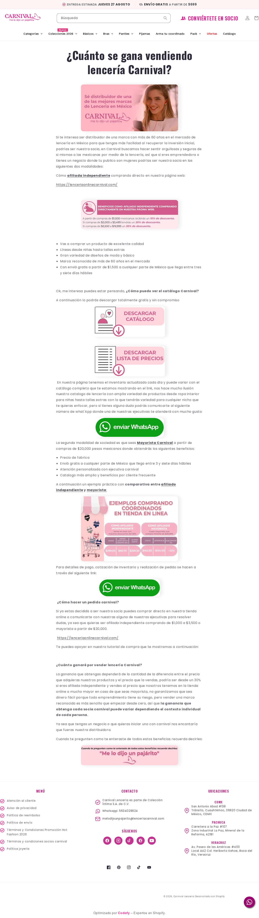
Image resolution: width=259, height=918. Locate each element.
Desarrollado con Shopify (210, 896)
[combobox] (113, 18)
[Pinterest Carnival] (141, 841)
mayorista (96, 490)
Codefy (124, 913)
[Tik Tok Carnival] (129, 841)
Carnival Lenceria (184, 896)
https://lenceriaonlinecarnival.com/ (87, 184)
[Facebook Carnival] (107, 841)
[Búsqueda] (165, 18)
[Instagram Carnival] (118, 841)
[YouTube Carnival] (152, 841)
